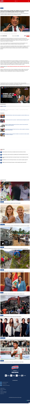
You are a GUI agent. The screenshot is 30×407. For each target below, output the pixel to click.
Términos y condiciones (3, 391)
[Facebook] (3, 36)
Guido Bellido (17, 109)
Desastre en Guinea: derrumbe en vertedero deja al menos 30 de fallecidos (10, 316)
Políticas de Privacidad (3, 392)
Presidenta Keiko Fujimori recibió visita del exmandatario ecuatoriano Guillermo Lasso (17, 115)
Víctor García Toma (5, 110)
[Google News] (16, 372)
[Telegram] (6, 36)
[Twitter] (2, 36)
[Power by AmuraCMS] (28, 400)
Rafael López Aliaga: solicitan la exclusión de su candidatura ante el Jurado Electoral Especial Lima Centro (15, 154)
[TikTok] (17, 372)
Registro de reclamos (3, 389)
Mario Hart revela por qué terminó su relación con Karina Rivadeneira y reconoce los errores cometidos (14, 225)
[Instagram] (15, 372)
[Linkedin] (4, 36)
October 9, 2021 (3, 106)
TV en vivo (1, 390)
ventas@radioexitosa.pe (5, 382)
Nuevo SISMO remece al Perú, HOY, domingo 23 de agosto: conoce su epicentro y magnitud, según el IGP (15, 159)
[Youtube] (14, 372)
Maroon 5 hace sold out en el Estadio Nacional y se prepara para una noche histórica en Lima (13, 339)
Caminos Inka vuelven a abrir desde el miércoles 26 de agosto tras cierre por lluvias (12, 271)
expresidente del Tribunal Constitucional (10, 109)
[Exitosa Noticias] (1, 1)
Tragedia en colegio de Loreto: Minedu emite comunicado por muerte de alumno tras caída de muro (14, 248)
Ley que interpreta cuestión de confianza (24, 109)
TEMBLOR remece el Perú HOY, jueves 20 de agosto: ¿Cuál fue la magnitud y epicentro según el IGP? (14, 162)
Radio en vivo (2, 393)
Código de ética (2, 388)
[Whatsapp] (1, 36)
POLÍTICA (1, 110)
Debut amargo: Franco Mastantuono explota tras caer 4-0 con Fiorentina (10, 203)
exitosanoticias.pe (4, 383)
